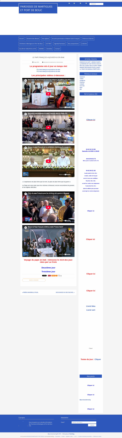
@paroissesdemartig (85, 399)
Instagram (82, 80)
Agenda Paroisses (59, 43)
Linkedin (82, 84)
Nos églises (45, 38)
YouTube (82, 86)
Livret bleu (90, 306)
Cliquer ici (90, 120)
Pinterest (82, 82)
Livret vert (90, 310)
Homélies (49, 49)
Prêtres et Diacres (87, 38)
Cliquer (98, 359)
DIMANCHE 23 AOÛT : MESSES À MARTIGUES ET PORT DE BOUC (97, 62)
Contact (57, 49)
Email (62, 422)
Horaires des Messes (33, 38)
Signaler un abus (69, 436)
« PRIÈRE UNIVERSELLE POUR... (30, 292)
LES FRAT (48, 43)
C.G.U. (75, 436)
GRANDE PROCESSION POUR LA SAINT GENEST (92, 67)
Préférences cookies (97, 436)
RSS (81, 89)
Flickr (81, 87)
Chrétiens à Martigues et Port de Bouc (31, 43)
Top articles (57, 436)
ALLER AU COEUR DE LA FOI (27, 49)
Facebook (82, 77)
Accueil (21, 38)
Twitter (82, 78)
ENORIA (41, 49)
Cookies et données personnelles (85, 436)
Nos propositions (73, 43)
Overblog (71, 434)
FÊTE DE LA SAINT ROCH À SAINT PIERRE (90, 65)
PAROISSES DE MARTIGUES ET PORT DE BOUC (36, 8)
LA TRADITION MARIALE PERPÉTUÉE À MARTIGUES (93, 69)
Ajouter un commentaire (33, 280)
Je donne (84, 43)
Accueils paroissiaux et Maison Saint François (65, 38)
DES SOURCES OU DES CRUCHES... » (65, 292)
